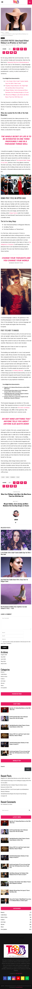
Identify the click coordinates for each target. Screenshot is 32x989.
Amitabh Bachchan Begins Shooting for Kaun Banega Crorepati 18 (19, 743)
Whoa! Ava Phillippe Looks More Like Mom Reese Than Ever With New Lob (17, 96)
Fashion (2, 38)
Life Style (3, 681)
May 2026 (3, 661)
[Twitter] (9, 978)
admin (3, 45)
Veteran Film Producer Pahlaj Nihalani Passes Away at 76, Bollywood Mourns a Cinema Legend (20, 899)
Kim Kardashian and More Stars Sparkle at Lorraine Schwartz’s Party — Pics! (14, 607)
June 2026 (3, 659)
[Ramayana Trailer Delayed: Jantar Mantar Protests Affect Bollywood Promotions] (5, 883)
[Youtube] (18, 978)
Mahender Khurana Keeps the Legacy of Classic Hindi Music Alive (19, 891)
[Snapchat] (22, 978)
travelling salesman (18, 371)
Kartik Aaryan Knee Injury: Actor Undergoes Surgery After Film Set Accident (15, 391)
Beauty (2, 672)
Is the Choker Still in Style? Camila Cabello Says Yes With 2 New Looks (16, 82)
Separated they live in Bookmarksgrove (18, 62)
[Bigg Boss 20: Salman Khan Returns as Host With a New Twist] (5, 709)
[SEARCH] (29, 810)
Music (2, 686)
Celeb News (4, 674)
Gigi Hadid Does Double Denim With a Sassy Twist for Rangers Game (14, 580)
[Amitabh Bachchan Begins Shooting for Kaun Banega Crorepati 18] (5, 744)
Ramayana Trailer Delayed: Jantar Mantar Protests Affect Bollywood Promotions (20, 882)
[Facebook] (5, 978)
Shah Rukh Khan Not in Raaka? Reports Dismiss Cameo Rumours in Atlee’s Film (16, 394)
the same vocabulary (23, 408)
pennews (13, 477)
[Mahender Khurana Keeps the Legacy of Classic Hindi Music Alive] (5, 892)
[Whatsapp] (27, 978)
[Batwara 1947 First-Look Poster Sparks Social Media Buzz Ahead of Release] (5, 735)
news (7, 477)
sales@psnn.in (19, 973)
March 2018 (3, 664)
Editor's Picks (4, 677)
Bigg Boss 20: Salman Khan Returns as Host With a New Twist (17, 388)
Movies (2, 683)
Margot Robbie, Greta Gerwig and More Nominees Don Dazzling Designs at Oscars (17, 91)
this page (22, 938)
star (18, 477)
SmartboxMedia (19, 987)
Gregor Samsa (13, 213)
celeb (3, 477)
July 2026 (3, 657)
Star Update (4, 688)
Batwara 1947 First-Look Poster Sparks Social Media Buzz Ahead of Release (16, 397)
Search (3, 767)
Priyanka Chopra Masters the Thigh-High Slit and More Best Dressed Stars (16, 87)
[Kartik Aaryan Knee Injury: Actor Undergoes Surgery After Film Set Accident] (5, 718)
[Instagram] (14, 978)
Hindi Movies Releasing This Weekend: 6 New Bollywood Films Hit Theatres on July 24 (18, 873)
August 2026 (4, 655)
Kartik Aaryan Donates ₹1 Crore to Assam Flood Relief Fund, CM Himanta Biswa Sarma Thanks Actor (19, 752)
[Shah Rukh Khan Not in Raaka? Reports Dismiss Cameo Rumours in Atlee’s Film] (5, 727)
